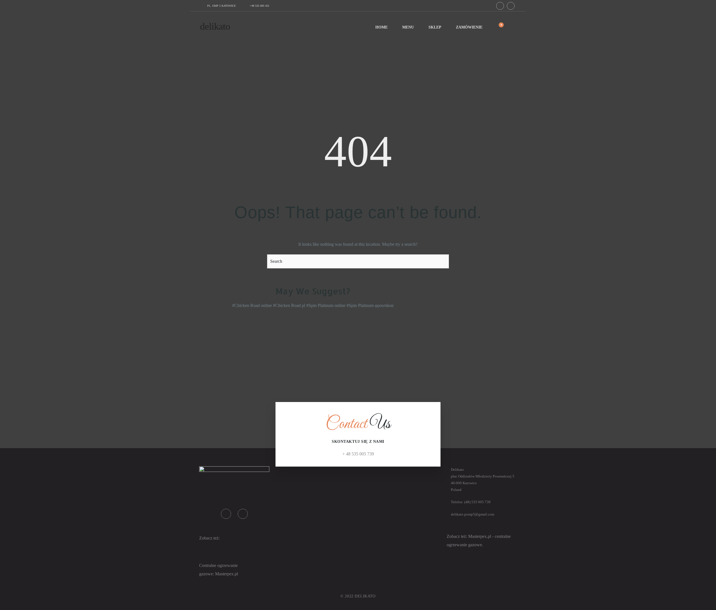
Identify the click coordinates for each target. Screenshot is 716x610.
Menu (408, 27)
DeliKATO (215, 26)
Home (381, 27)
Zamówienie (469, 27)
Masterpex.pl (480, 536)
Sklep (434, 27)
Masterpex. (225, 573)
